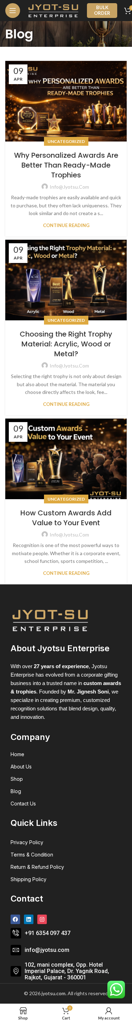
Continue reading (66, 225)
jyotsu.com (53, 993)
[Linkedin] (28, 919)
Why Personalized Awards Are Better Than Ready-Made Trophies (66, 165)
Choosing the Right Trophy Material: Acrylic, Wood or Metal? (66, 344)
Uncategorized (66, 141)
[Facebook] (15, 919)
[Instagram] (42, 919)
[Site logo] (53, 10)
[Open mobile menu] (13, 11)
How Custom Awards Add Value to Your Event (66, 518)
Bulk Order (102, 10)
